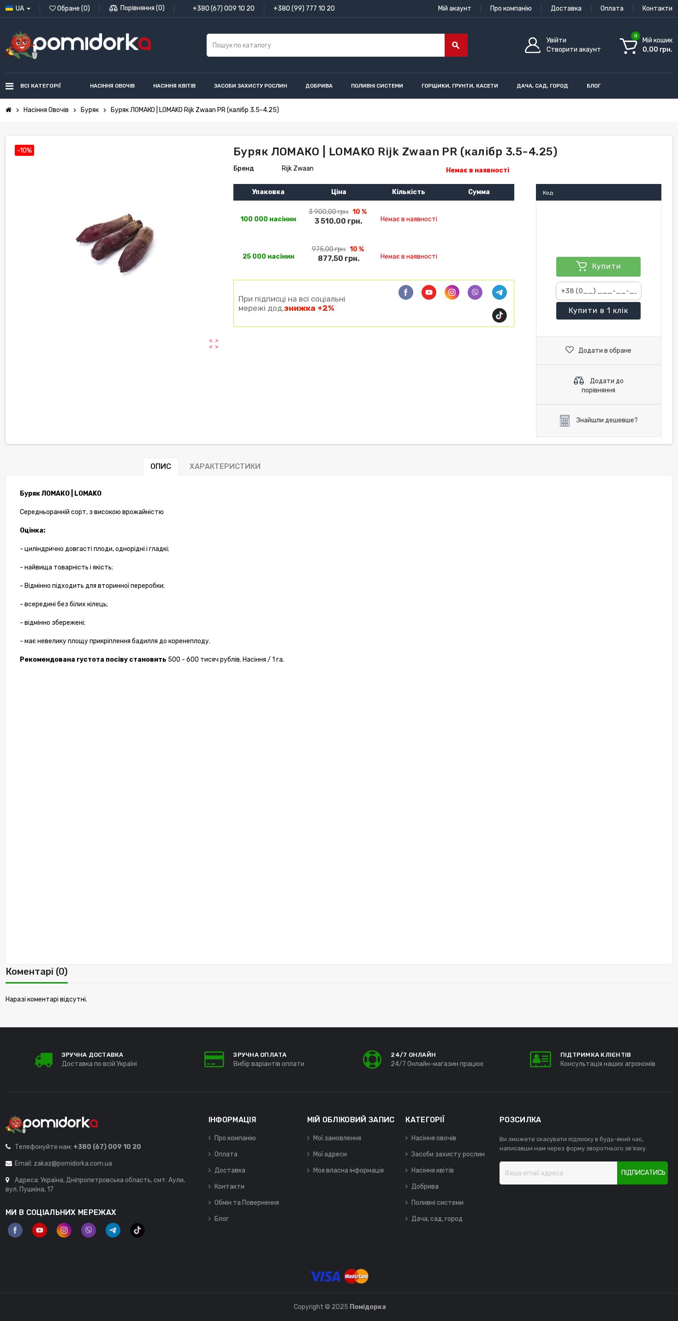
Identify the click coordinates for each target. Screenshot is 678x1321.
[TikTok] (499, 315)
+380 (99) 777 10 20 (304, 8)
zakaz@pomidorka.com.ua (73, 1163)
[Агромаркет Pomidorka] (78, 45)
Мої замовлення (337, 1138)
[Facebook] (405, 292)
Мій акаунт (454, 8)
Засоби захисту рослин (448, 1154)
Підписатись (643, 1173)
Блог (221, 1219)
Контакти (657, 8)
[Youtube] (429, 292)
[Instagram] (64, 1230)
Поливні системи (437, 1203)
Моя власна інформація (348, 1170)
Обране (73, 8)
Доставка (566, 8)
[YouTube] (39, 1230)
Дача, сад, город (437, 1219)
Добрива (425, 1187)
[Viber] (475, 292)
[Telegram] (499, 292)
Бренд (243, 168)
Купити (598, 310)
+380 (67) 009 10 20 (224, 8)
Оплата (612, 8)
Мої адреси (330, 1154)
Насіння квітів (432, 1170)
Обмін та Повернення (246, 1203)
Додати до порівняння (603, 385)
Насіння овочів (433, 1138)
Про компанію (511, 8)
